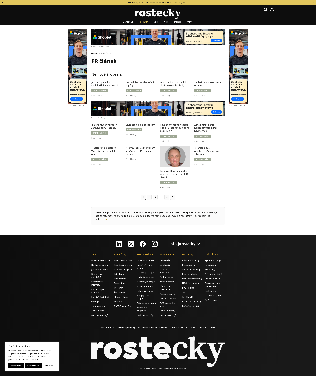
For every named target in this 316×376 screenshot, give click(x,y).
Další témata (97, 315)
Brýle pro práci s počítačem (140, 124)
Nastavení (49, 365)
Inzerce (177, 21)
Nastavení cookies (206, 327)
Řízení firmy (119, 292)
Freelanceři (164, 260)
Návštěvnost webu (190, 283)
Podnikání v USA (212, 278)
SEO (184, 292)
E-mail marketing (190, 274)
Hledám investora (99, 265)
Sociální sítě (187, 297)
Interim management (124, 269)
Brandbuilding (188, 265)
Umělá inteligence (213, 295)
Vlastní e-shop (98, 306)
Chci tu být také (79, 105)
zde (105, 219)
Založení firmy (97, 310)
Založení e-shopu (145, 291)
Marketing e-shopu (146, 281)
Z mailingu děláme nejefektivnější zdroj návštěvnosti (205, 127)
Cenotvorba (164, 265)
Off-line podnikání (213, 274)
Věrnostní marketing (191, 301)
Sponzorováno (99, 91)
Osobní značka (166, 277)
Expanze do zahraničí (146, 260)
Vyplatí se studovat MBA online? (207, 84)
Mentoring (128, 21)
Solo (156, 21)
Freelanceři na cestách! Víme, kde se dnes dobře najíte (104, 150)
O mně (190, 21)
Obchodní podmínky (126, 327)
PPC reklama (188, 287)
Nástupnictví (120, 278)
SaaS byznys (210, 291)
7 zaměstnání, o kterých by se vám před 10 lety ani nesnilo (140, 150)
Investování (210, 265)
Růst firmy (118, 287)
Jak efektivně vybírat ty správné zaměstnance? (104, 126)
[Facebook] (143, 244)
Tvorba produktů (167, 294)
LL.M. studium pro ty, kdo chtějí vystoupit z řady (173, 84)
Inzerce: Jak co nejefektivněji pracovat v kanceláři (207, 150)
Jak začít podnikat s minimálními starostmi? (105, 84)
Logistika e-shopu (145, 277)
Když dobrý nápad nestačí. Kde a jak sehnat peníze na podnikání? (174, 127)
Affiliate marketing (190, 260)
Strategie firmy (121, 297)
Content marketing (191, 269)
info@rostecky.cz (184, 243)
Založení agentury (167, 298)
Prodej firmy (119, 283)
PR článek (107, 53)
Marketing (210, 269)
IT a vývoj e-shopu (145, 272)
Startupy (95, 301)
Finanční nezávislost (100, 260)
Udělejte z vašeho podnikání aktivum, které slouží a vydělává (160, 2)
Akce (166, 21)
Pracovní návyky (166, 281)
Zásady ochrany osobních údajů (152, 327)
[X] (131, 244)
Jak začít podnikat (99, 269)
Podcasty (143, 21)
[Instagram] (155, 244)
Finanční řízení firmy (123, 265)
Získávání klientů (167, 310)
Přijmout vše (16, 365)
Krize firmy (119, 274)
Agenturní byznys (213, 260)
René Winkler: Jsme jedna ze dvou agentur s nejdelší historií (174, 174)
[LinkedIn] (119, 244)
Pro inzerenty (107, 327)
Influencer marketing (192, 278)
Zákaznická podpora (146, 303)
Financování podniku (123, 260)
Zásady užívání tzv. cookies (182, 327)
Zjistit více (34, 359)
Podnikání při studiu (100, 297)
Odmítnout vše (33, 365)
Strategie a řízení (145, 286)
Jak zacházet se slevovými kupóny (140, 84)
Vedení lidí (118, 301)
